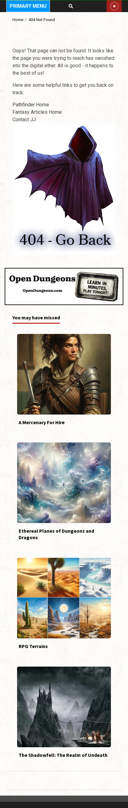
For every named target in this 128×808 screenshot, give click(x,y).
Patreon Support (114, 6)
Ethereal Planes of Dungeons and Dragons (64, 482)
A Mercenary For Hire (64, 374)
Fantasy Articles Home (37, 112)
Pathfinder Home (30, 105)
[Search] (71, 6)
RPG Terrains (64, 598)
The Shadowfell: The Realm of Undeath (64, 707)
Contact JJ (24, 119)
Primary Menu (28, 6)
